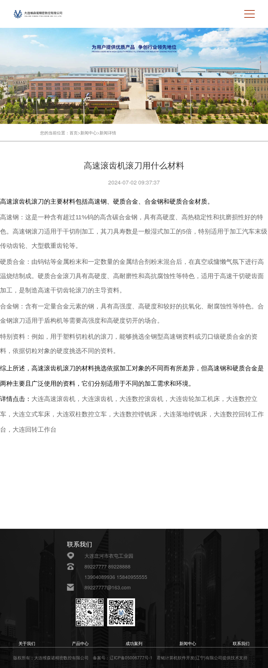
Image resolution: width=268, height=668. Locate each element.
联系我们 (241, 643)
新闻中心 (187, 643)
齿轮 (19, 245)
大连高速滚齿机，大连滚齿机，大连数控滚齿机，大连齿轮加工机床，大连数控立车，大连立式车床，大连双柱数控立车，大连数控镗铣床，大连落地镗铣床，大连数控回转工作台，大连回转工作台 (132, 414)
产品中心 (80, 643)
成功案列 (134, 643)
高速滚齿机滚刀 (22, 201)
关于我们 (26, 643)
